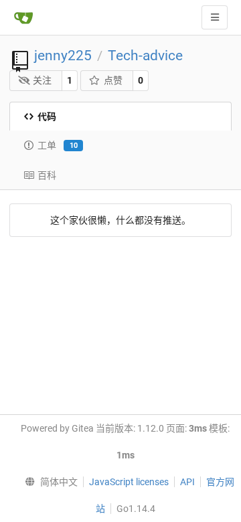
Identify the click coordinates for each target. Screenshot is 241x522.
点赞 (113, 80)
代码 (46, 116)
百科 (46, 175)
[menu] (48, 481)
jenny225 (63, 56)
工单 (57, 145)
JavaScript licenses (129, 481)
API (187, 481)
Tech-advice (145, 56)
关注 (42, 80)
